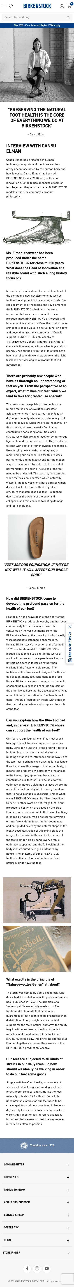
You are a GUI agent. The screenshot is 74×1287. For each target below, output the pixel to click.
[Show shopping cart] (68, 6)
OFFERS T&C (11, 1227)
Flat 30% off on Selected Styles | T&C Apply (37, 25)
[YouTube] (46, 1269)
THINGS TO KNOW (14, 1190)
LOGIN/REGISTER (14, 1164)
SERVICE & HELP (14, 1215)
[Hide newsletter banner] (70, 627)
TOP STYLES (11, 1177)
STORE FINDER (11, 1253)
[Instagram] (37, 1269)
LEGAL (8, 1240)
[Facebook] (27, 1269)
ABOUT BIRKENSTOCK (17, 1202)
